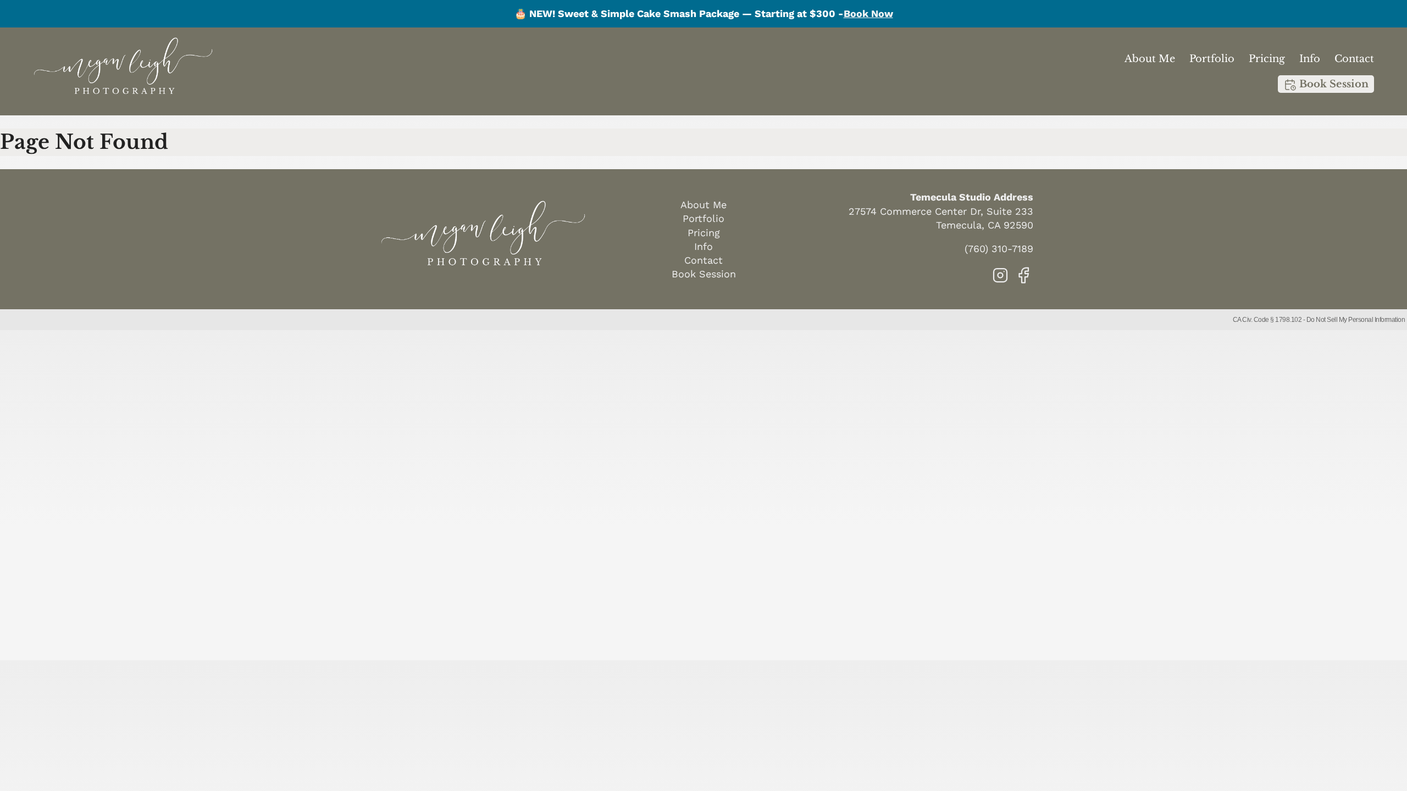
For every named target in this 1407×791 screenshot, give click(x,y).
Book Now (868, 13)
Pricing (1267, 59)
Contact (1354, 59)
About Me (1150, 59)
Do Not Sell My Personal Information (1355, 320)
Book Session (1333, 84)
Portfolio (1211, 59)
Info (1309, 59)
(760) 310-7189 (999, 248)
